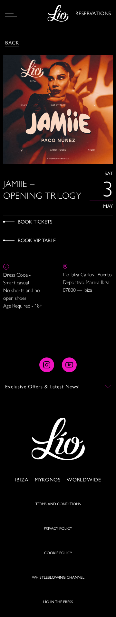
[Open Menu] (11, 13)
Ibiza (21, 479)
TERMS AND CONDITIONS (58, 504)
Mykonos (47, 479)
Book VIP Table (37, 240)
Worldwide (84, 479)
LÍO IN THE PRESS (58, 601)
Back (12, 42)
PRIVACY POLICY (58, 528)
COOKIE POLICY (58, 552)
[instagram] (46, 364)
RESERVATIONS (93, 13)
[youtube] (69, 364)
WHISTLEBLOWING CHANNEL (58, 577)
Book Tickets (35, 221)
